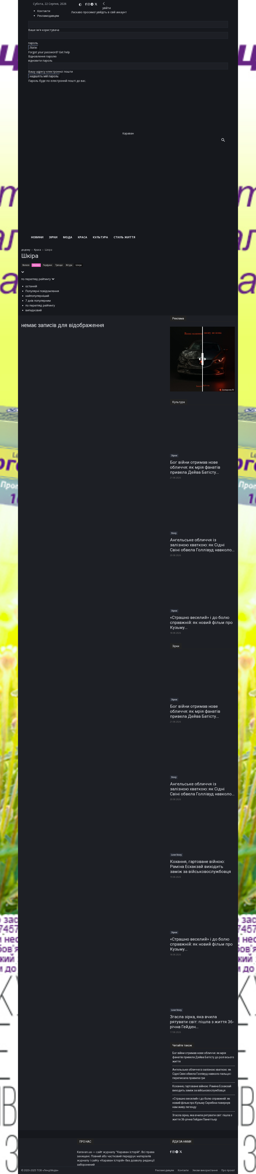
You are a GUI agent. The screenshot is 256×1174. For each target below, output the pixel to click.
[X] (96, 4)
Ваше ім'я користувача (43, 30)
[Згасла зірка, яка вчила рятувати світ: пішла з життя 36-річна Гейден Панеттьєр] (202, 988)
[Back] (103, 4)
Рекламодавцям (164, 1170)
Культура (100, 237)
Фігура (69, 265)
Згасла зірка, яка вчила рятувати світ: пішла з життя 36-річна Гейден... (202, 1021)
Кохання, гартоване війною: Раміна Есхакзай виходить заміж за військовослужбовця (200, 866)
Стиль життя (124, 237)
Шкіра (79, 265)
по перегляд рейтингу (40, 305)
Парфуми (47, 265)
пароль (33, 43)
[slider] (202, 359)
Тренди (59, 265)
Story (173, 533)
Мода (67, 237)
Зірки (53, 237)
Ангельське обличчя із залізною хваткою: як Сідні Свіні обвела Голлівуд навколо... (202, 544)
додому (25, 249)
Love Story (176, 854)
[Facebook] (86, 4)
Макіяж (36, 265)
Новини (37, 237)
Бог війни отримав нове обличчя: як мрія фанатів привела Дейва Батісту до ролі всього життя (203, 1057)
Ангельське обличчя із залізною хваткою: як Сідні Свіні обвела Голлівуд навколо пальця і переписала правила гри (201, 1074)
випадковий (33, 310)
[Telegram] (92, 4)
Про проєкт (228, 1170)
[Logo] (123, 182)
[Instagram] (89, 4)
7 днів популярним (38, 300)
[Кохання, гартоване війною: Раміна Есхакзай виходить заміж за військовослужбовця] (202, 833)
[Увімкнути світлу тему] (80, 5)
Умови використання (205, 1170)
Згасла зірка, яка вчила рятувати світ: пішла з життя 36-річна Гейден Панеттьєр (202, 1117)
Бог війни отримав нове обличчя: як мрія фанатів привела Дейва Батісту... (195, 467)
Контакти (43, 11)
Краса (82, 237)
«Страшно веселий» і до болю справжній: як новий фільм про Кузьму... (201, 622)
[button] (223, 140)
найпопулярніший (37, 295)
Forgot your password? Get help (49, 52)
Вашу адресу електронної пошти (50, 71)
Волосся (25, 265)
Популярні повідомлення (42, 291)
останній (31, 286)
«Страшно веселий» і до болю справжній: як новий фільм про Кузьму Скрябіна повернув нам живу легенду (201, 1103)
